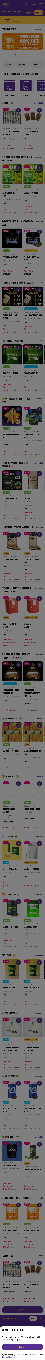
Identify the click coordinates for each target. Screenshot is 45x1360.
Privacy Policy (33, 1354)
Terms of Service (8, 1357)
